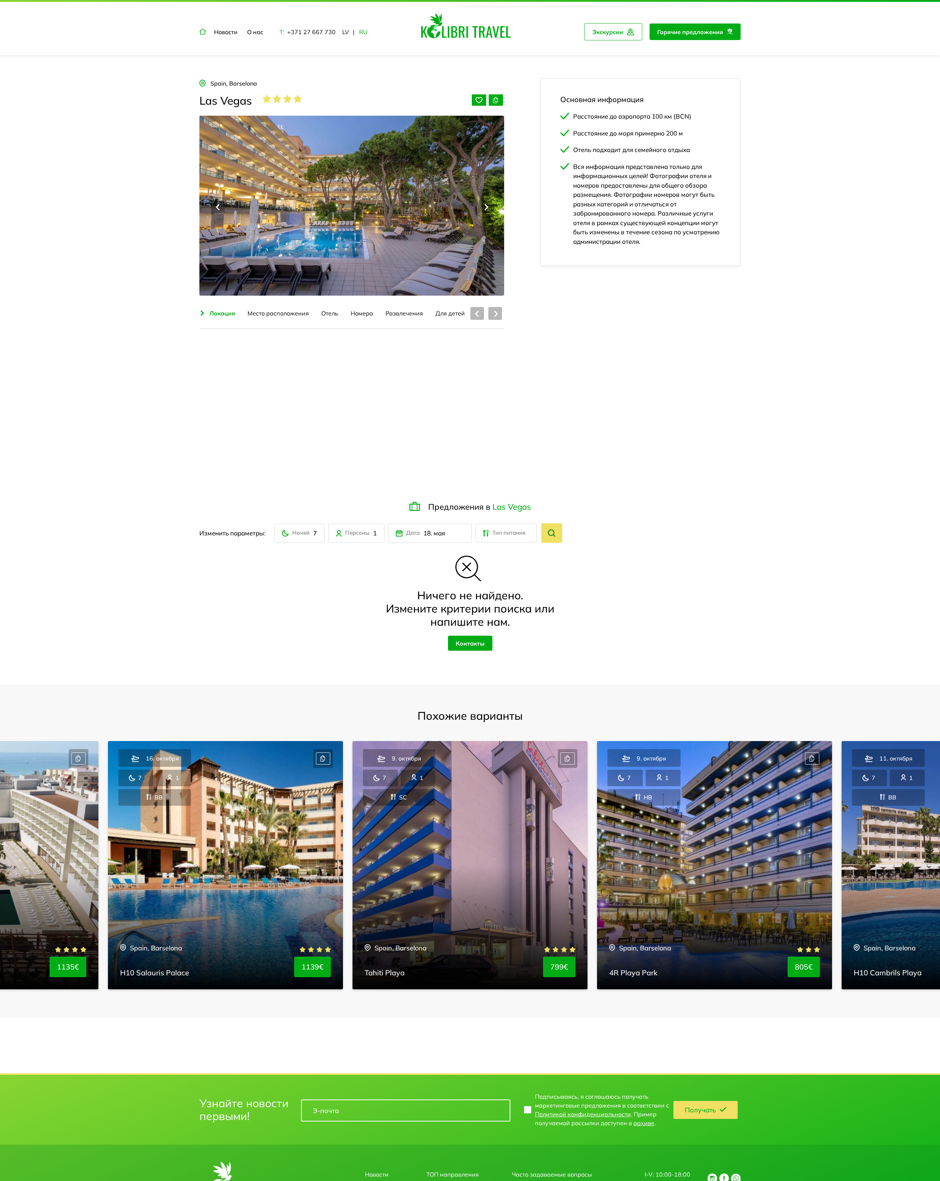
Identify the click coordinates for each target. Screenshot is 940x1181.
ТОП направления (452, 1174)
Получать (700, 1110)
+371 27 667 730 (311, 32)
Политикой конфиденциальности (583, 1114)
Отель (329, 313)
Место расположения (278, 313)
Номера (362, 313)
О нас (255, 32)
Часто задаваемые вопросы (552, 1174)
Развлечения (404, 313)
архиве (643, 1123)
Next (486, 207)
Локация (222, 313)
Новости (226, 32)
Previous (218, 207)
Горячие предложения (690, 32)
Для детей (450, 313)
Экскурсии (607, 32)
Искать (551, 533)
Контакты (470, 643)
